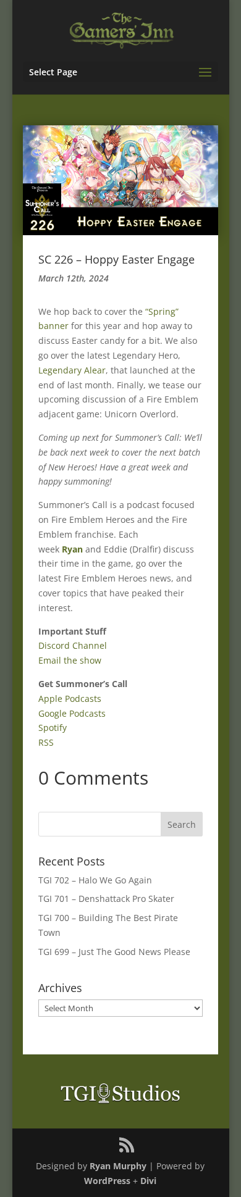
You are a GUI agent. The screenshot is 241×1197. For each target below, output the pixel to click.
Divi (148, 1181)
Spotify (52, 727)
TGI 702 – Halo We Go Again (95, 880)
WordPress (107, 1181)
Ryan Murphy (118, 1166)
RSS (46, 742)
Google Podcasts (72, 713)
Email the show (69, 660)
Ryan (72, 549)
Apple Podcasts (69, 698)
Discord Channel (72, 645)
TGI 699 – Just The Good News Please (114, 951)
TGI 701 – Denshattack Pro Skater (106, 898)
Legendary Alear (72, 370)
